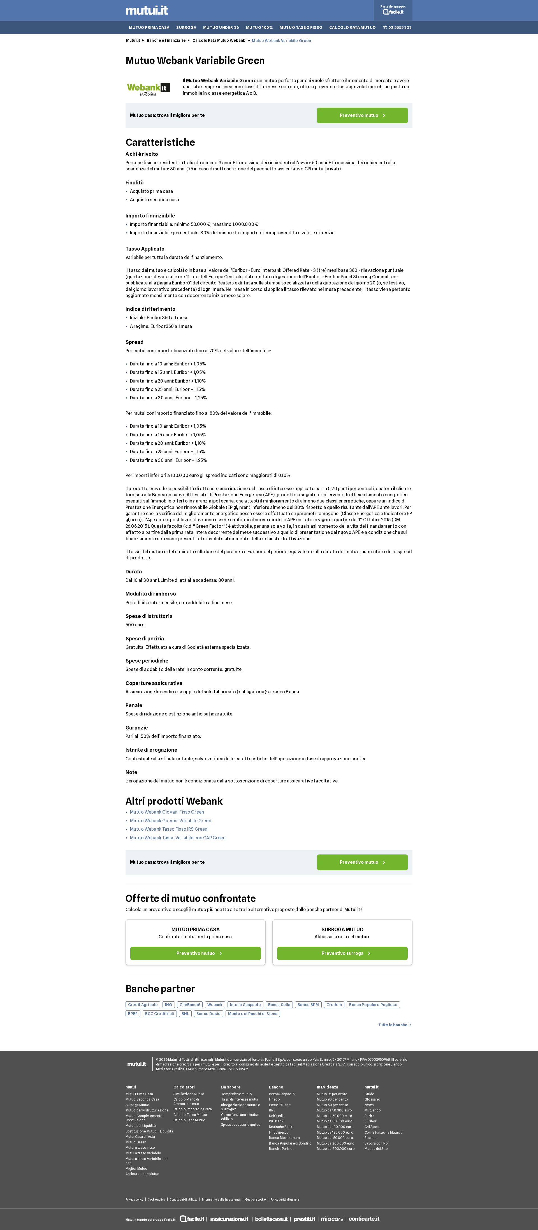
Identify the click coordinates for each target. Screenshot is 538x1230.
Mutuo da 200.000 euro (336, 1143)
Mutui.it (133, 40)
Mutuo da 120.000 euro (335, 1132)
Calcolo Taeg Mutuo (189, 1120)
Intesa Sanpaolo (282, 1094)
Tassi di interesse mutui (239, 1099)
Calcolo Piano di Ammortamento (186, 1101)
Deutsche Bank (281, 1127)
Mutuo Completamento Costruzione (144, 1118)
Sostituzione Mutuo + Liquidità (149, 1131)
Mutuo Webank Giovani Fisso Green (167, 812)
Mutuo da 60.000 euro (334, 1116)
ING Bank (276, 1121)
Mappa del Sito (376, 1148)
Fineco (274, 1099)
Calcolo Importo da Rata (192, 1109)
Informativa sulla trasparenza (221, 1199)
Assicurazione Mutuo (142, 1174)
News (369, 1105)
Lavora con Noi (377, 1143)
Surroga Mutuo (138, 1105)
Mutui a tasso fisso (140, 1147)
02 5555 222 (400, 27)
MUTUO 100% (259, 27)
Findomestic (279, 1132)
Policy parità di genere (284, 1199)
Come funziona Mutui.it (383, 1132)
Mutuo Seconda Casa (142, 1099)
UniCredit (276, 1116)
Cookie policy (156, 1199)
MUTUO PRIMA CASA (149, 27)
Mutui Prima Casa (139, 1094)
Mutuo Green (136, 1142)
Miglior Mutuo (137, 1168)
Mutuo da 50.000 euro (334, 1110)
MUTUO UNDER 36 (221, 27)
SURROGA (186, 27)
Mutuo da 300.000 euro (336, 1148)
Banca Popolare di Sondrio (290, 1143)
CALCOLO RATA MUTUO (352, 27)
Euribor (371, 1121)
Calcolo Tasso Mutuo (190, 1115)
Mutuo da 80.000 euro (335, 1121)
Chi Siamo (373, 1127)
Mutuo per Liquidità (141, 1126)
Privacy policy (134, 1199)
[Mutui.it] (147, 16)
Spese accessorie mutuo (241, 1124)
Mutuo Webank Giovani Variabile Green (170, 820)
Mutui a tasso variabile (143, 1153)
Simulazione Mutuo (188, 1094)
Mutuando (373, 1110)
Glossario (372, 1099)
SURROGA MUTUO (342, 929)
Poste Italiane (280, 1105)
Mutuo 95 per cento (332, 1094)
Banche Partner (281, 1148)
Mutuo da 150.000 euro (335, 1138)
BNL (272, 1110)
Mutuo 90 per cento (332, 1099)
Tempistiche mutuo (236, 1094)
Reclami (371, 1138)
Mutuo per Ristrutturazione (147, 1110)
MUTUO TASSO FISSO (301, 27)
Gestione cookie (255, 1199)
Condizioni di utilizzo (183, 1199)
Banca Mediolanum (284, 1138)
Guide (369, 1094)
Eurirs (369, 1116)
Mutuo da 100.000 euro (335, 1127)
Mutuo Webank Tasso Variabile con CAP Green (178, 837)
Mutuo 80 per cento (332, 1105)
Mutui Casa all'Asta (140, 1136)
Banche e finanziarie (166, 40)
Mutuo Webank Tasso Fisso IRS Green (168, 829)
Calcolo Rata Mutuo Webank (219, 40)
